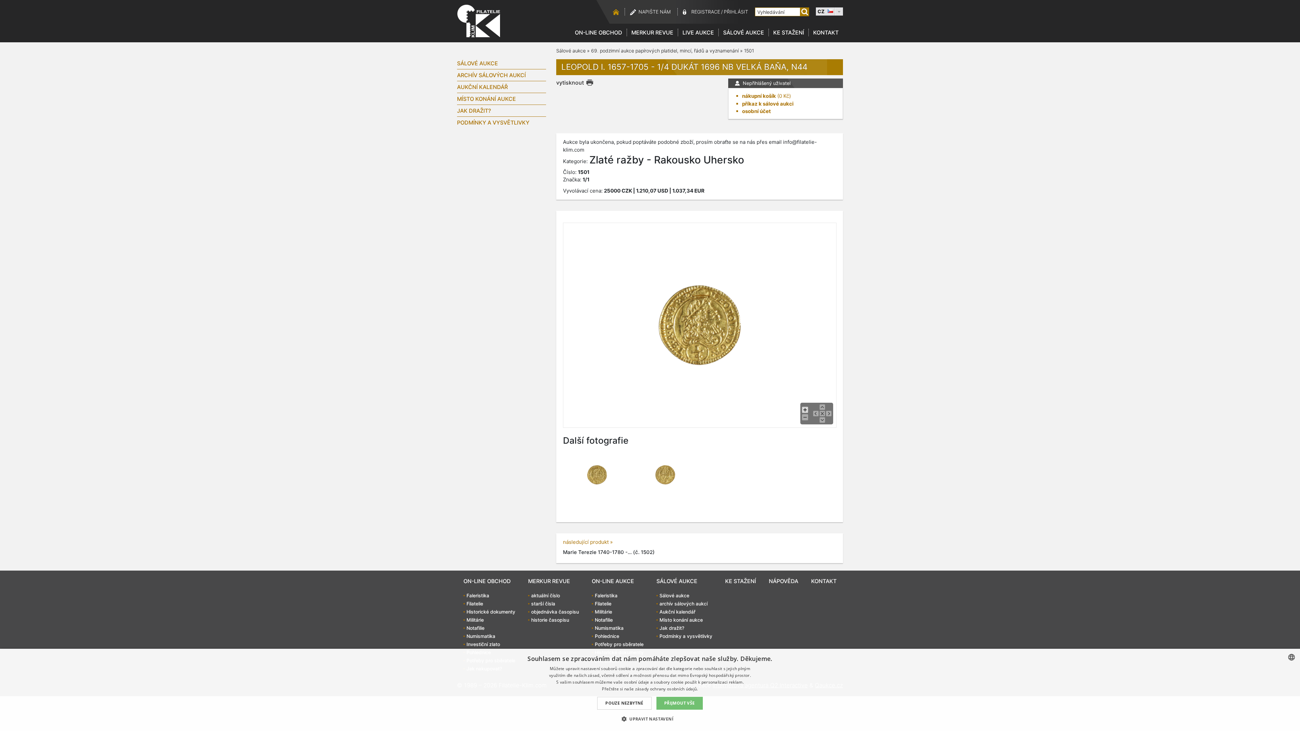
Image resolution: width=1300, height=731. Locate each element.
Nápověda (783, 581)
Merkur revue (652, 32)
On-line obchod (598, 32)
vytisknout (570, 82)
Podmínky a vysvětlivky (493, 122)
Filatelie (475, 603)
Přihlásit (736, 12)
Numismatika (481, 636)
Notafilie (475, 628)
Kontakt (826, 32)
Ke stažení (788, 32)
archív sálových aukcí (491, 75)
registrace (705, 12)
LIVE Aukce (698, 32)
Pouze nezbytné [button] (624, 703)
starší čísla (543, 603)
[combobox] (1291, 657)
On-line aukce (613, 581)
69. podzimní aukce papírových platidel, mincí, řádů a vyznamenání (665, 50)
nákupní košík (759, 96)
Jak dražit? (474, 110)
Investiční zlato (483, 644)
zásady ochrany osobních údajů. (666, 689)
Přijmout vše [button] (679, 703)
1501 (749, 50)
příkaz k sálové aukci (768, 104)
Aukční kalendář (482, 87)
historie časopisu (550, 620)
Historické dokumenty (491, 612)
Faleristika (478, 595)
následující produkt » (588, 542)
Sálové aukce (743, 32)
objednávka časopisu (555, 612)
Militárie (475, 620)
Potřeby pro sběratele (619, 644)
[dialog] (650, 690)
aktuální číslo (545, 595)
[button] (650, 719)
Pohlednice (607, 636)
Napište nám (654, 12)
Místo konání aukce (486, 98)
